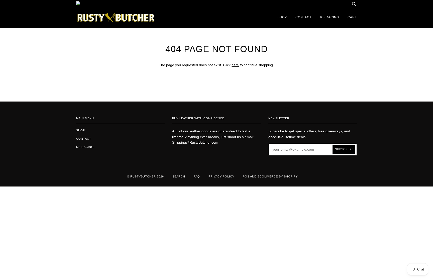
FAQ (197, 176)
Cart (352, 17)
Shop (282, 17)
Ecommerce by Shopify (278, 176)
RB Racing (329, 17)
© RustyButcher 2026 (145, 176)
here (235, 65)
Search (178, 176)
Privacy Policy (221, 176)
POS (246, 176)
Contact (303, 17)
